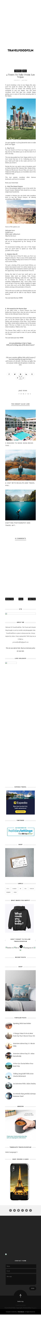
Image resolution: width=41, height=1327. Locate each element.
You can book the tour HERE (14, 298)
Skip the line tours (10, 236)
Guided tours (9, 232)
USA (24, 71)
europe (8, 892)
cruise (32, 888)
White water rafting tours (12, 234)
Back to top (20, 1301)
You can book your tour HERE (14, 337)
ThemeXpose (21, 1311)
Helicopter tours (10, 230)
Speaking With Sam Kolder (22, 1023)
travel (18, 71)
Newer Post (9, 599)
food (15, 892)
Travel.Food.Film (20, 1305)
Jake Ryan (23, 390)
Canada (14, 888)
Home (21, 599)
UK (20, 888)
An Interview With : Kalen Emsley (24, 1083)
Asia (7, 888)
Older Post (31, 599)
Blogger (33, 1308)
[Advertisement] (20, 20)
